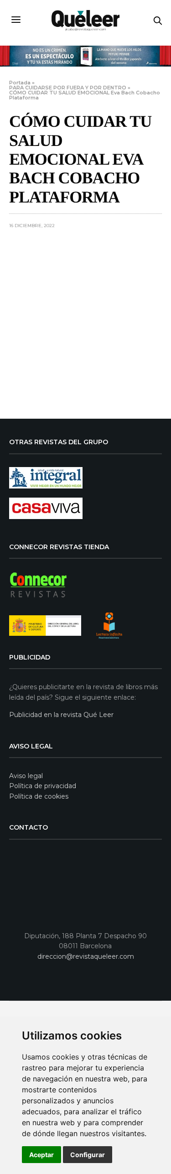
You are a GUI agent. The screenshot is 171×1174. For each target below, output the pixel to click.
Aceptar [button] (41, 1154)
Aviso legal (26, 776)
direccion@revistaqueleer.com (85, 956)
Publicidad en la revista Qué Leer (61, 715)
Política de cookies (38, 796)
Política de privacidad (42, 786)
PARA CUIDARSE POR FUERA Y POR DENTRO (67, 87)
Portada (20, 82)
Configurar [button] (87, 1154)
